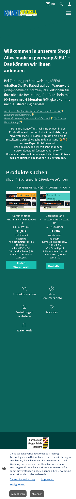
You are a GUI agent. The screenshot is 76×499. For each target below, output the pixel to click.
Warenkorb (24, 330)
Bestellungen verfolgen (24, 314)
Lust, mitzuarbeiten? (49, 150)
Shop (9, 179)
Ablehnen (37, 494)
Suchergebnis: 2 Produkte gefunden (43, 179)
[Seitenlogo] (20, 13)
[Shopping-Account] (69, 4)
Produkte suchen (24, 294)
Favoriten (51, 312)
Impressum (47, 479)
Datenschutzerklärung (22, 479)
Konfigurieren (17, 484)
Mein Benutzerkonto (52, 296)
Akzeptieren (18, 494)
